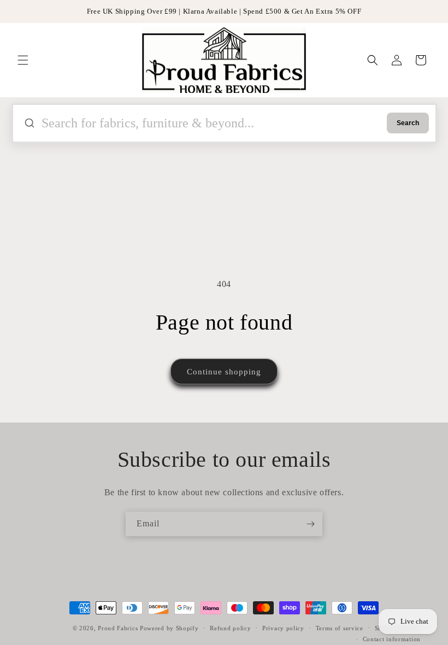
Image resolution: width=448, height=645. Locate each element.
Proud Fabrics (118, 628)
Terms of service (339, 628)
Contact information (392, 639)
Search (408, 123)
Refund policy (230, 628)
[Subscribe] (310, 524)
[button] (23, 60)
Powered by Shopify (169, 628)
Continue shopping (224, 371)
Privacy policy (283, 628)
